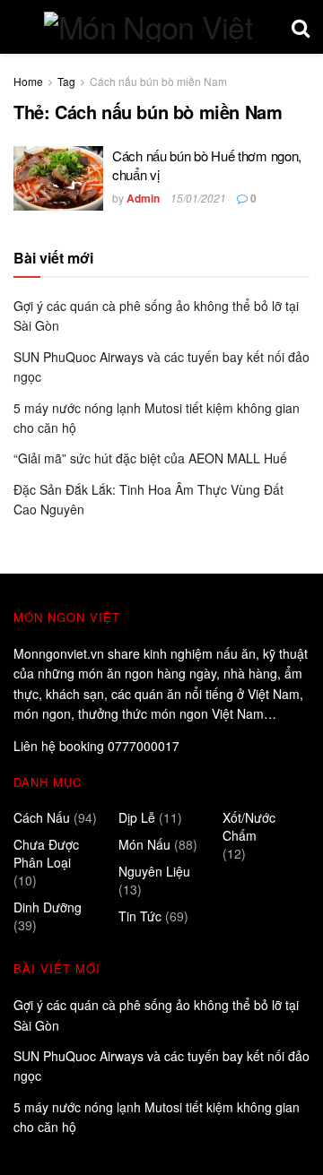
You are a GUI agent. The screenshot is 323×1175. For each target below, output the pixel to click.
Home (28, 81)
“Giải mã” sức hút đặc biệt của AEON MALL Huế (152, 458)
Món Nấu (144, 844)
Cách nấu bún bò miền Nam (158, 81)
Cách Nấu (41, 817)
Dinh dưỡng (47, 907)
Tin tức (140, 916)
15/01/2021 (198, 197)
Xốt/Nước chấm (249, 826)
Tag (66, 81)
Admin (143, 198)
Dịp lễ (136, 817)
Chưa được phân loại (46, 853)
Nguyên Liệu (154, 871)
